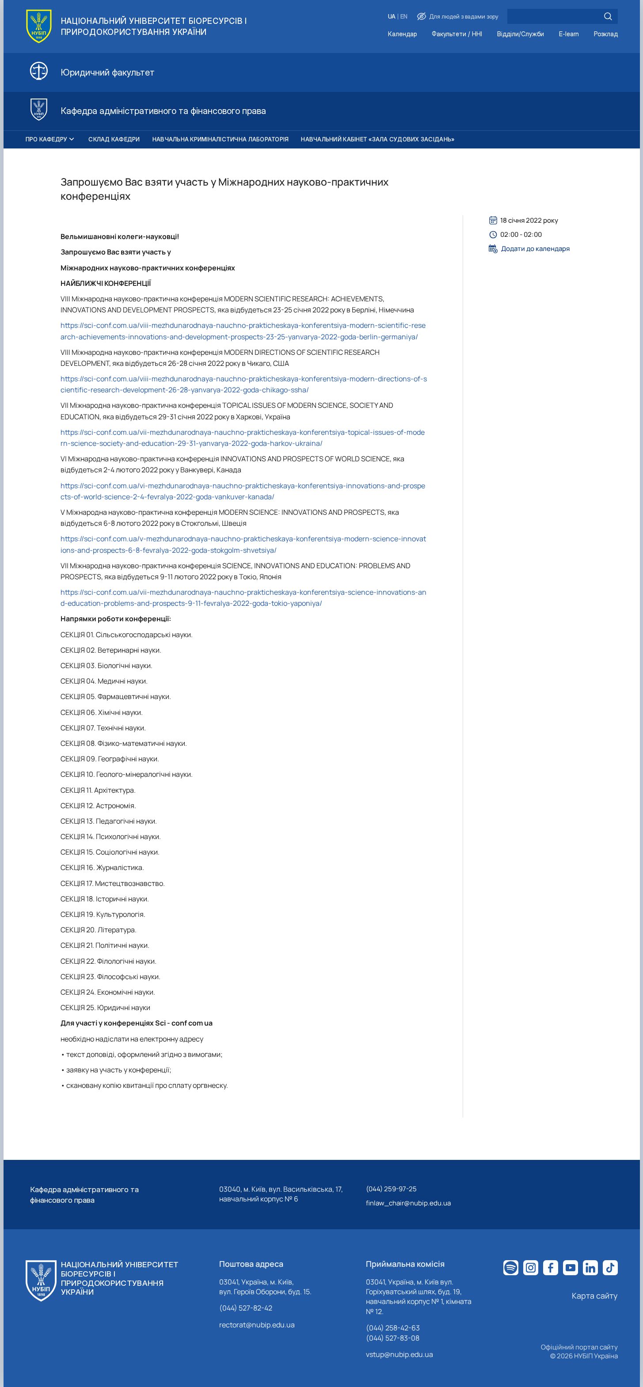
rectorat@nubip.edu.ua (257, 1325)
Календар (402, 34)
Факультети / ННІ (457, 34)
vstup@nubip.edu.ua (399, 1354)
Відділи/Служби (520, 34)
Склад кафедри (114, 139)
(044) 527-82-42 (245, 1308)
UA (392, 16)
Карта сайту (595, 1296)
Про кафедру (47, 139)
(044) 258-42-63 (393, 1328)
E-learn (569, 34)
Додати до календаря (535, 248)
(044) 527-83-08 (392, 1338)
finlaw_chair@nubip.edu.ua (408, 1203)
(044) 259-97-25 (391, 1188)
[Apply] (608, 16)
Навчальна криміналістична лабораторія (220, 139)
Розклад (606, 34)
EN (403, 16)
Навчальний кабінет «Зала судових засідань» (377, 139)
